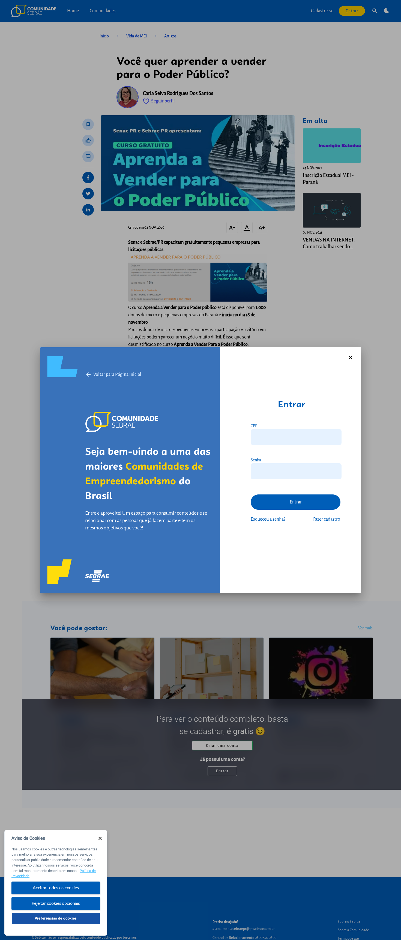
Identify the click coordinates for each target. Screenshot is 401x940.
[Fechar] (100, 838)
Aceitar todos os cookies (56, 888)
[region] (55, 883)
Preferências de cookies (56, 918)
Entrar (296, 502)
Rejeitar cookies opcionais (56, 903)
